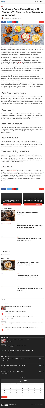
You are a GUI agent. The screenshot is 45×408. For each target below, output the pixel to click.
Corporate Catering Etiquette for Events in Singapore (30, 289)
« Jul (2, 398)
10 (4, 390)
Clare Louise (21, 240)
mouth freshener (12, 170)
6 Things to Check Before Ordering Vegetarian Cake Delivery (18, 306)
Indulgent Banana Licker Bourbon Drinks (29, 238)
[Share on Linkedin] (17, 22)
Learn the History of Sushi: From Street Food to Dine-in (13, 365)
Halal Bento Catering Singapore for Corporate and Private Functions (27, 276)
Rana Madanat (8, 18)
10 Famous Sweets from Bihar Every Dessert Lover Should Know (19, 316)
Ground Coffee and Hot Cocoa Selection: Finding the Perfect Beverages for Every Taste (24, 322)
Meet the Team (40, 405)
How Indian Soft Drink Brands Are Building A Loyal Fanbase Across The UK (30, 226)
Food (2, 6)
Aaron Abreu (21, 291)
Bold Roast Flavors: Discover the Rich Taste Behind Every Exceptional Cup (21, 327)
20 (22, 392)
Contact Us (33, 405)
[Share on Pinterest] (15, 22)
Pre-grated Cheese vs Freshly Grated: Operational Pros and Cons (28, 263)
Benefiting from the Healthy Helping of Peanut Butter (12, 371)
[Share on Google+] (13, 22)
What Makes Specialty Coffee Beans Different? (27, 213)
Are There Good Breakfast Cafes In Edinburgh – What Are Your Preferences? (17, 358)
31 (4, 397)
